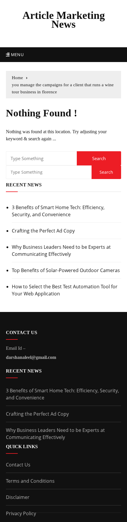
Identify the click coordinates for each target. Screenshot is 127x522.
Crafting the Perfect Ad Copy (43, 230)
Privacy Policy (21, 513)
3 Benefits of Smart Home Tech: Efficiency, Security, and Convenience (58, 211)
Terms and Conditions (30, 481)
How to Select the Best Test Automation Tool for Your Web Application (65, 290)
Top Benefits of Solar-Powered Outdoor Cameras (66, 270)
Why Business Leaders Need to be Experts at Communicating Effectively (61, 250)
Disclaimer (18, 497)
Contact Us (18, 464)
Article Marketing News (63, 19)
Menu (16, 54)
